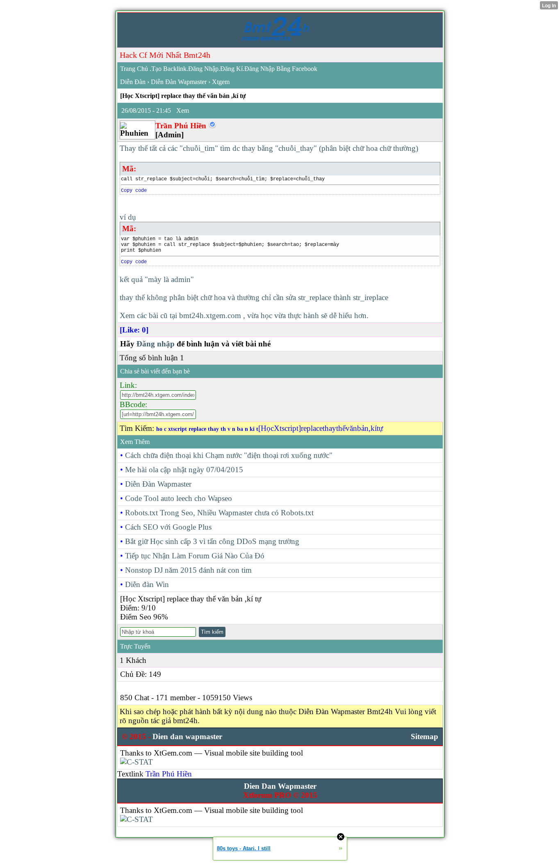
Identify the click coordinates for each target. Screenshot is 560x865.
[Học (266, 428)
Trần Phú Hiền (169, 773)
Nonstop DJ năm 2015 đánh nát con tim (188, 570)
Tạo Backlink (169, 68)
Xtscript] (287, 428)
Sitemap (424, 736)
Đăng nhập (156, 343)
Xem (182, 110)
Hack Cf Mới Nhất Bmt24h (165, 54)
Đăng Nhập (203, 68)
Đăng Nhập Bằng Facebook (280, 68)
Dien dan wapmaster (187, 736)
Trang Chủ (134, 68)
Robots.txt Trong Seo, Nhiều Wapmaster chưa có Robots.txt (219, 512)
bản (363, 428)
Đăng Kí (231, 68)
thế (341, 428)
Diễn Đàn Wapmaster (179, 81)
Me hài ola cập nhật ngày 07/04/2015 (184, 469)
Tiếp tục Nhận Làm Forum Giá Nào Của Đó (194, 555)
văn (351, 428)
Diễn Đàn (133, 81)
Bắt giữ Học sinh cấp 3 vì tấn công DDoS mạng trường (212, 541)
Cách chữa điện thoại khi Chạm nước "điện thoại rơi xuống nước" (228, 455)
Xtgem (221, 81)
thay (329, 428)
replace (312, 428)
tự (380, 428)
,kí (373, 428)
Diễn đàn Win (147, 584)
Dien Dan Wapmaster (280, 786)
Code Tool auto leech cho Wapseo (178, 498)
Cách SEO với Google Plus (168, 527)
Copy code (134, 190)
